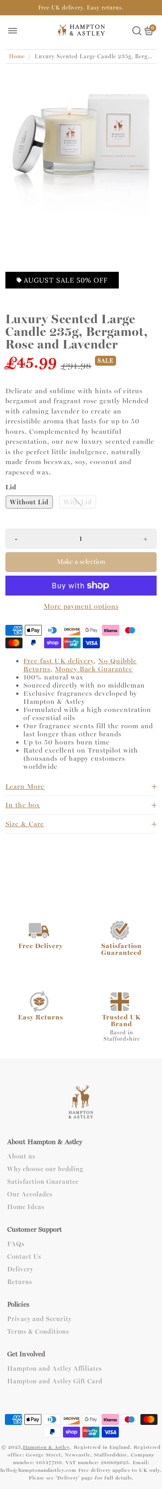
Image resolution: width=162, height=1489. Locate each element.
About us (21, 1156)
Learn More (25, 786)
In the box (22, 805)
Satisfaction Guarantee (43, 1182)
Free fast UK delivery (58, 661)
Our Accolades (30, 1194)
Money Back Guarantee (94, 669)
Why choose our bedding (45, 1169)
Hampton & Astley (46, 1447)
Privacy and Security (39, 1319)
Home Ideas (26, 1207)
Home (17, 56)
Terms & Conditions (38, 1331)
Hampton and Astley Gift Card (55, 1381)
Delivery (20, 1269)
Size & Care (24, 824)
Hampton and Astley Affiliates (54, 1369)
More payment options (81, 606)
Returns (19, 1282)
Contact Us (24, 1257)
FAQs (16, 1244)
